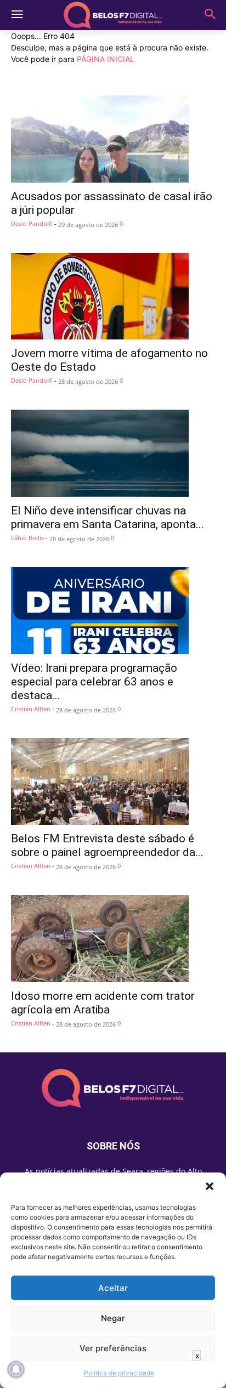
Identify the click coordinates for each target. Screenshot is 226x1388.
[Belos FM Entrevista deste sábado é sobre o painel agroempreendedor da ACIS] (113, 781)
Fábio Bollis (27, 538)
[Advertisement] (113, 1374)
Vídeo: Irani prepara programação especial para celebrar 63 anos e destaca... (94, 681)
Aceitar (113, 1288)
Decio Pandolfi (32, 223)
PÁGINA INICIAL (105, 59)
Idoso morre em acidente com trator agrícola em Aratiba (103, 1002)
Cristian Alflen (30, 709)
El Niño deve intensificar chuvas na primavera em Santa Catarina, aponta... (107, 517)
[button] (209, 1186)
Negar (113, 1318)
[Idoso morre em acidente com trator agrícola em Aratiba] (113, 938)
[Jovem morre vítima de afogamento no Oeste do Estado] (113, 296)
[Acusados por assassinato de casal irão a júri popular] (113, 139)
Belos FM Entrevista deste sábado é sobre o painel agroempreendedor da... (107, 845)
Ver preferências (113, 1348)
